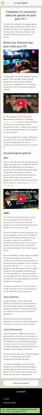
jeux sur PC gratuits (25, 266)
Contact (6, 399)
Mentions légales (10, 403)
